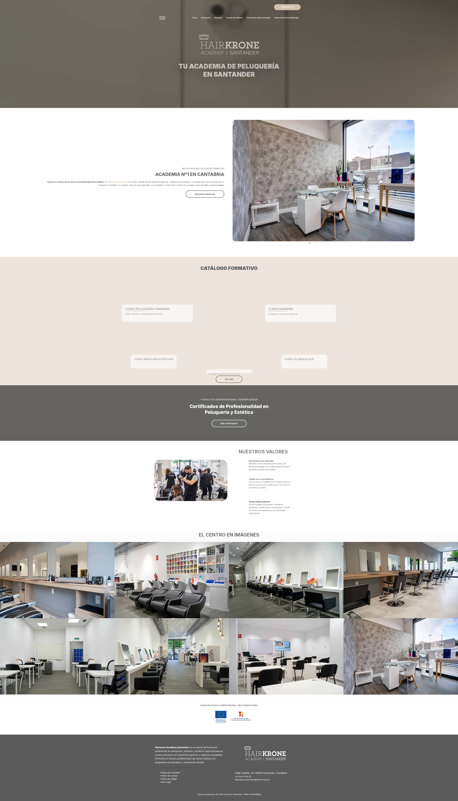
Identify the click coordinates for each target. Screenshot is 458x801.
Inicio (195, 17)
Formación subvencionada (258, 17)
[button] (287, 7)
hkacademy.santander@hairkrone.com (252, 779)
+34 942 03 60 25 (243, 776)
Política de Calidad (168, 779)
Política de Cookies (168, 776)
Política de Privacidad (170, 772)
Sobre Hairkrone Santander (286, 17)
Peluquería (206, 17)
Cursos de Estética (234, 17)
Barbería (218, 17)
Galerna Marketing (252, 794)
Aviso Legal (165, 782)
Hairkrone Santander (118, 182)
